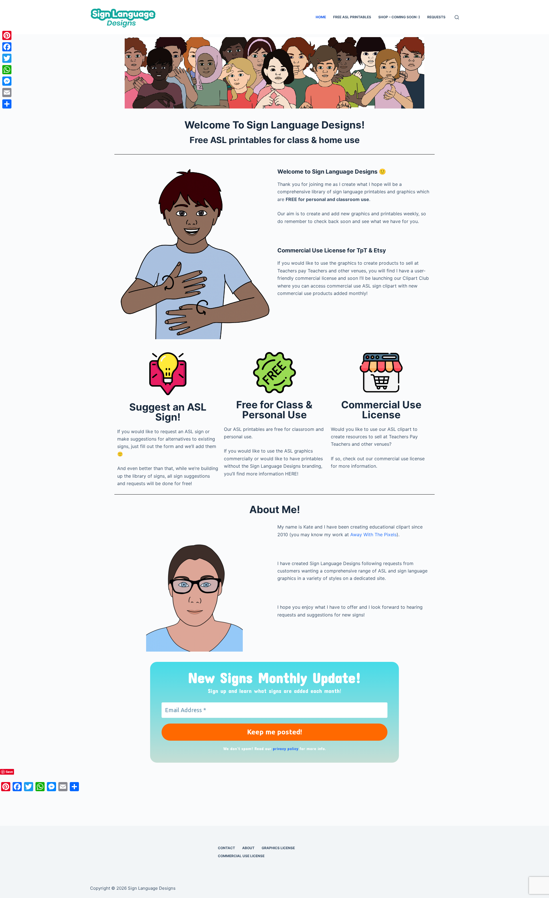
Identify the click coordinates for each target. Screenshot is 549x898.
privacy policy (285, 748)
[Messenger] (7, 81)
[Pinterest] (7, 35)
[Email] (7, 92)
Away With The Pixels (373, 534)
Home (321, 17)
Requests (436, 17)
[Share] (7, 104)
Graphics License (278, 848)
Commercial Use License (241, 856)
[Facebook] (7, 47)
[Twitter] (7, 58)
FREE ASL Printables (352, 17)
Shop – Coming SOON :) (399, 17)
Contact (226, 848)
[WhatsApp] (7, 69)
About (248, 848)
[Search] (457, 17)
